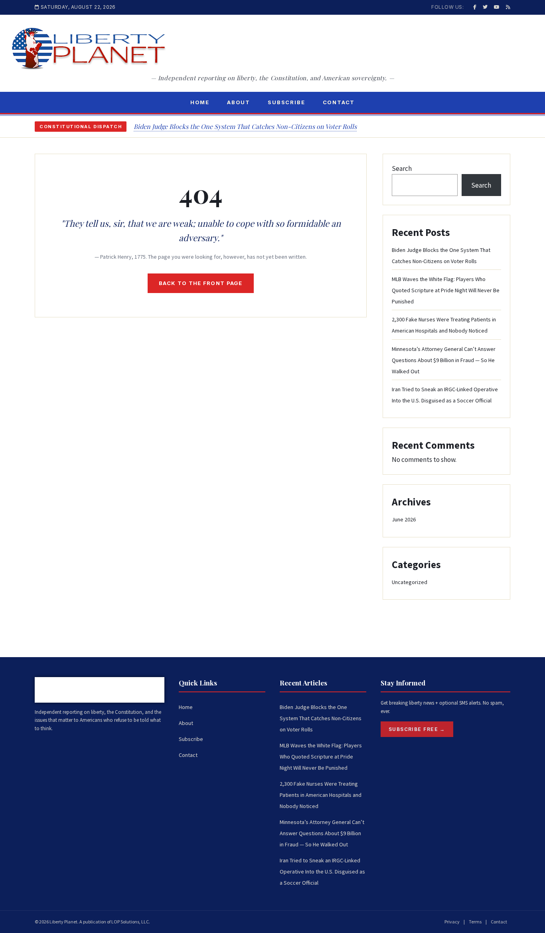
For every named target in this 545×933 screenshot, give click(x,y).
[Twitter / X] (485, 7)
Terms (475, 922)
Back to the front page (201, 283)
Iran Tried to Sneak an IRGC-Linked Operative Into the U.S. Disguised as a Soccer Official (322, 871)
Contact (339, 102)
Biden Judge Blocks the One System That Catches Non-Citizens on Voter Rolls (245, 126)
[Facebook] (474, 7)
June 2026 (404, 519)
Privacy (452, 922)
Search (402, 168)
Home (199, 102)
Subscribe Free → (417, 729)
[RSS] (508, 7)
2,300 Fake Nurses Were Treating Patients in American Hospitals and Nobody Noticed (320, 795)
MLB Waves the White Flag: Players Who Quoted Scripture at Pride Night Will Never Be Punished (446, 290)
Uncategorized (409, 582)
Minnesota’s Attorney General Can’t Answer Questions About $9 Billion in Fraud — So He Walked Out (444, 360)
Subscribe (286, 102)
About (238, 102)
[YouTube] (497, 7)
